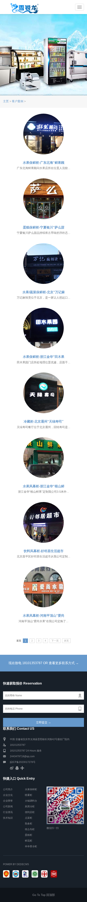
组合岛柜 (30, 829)
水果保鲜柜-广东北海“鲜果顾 (43, 162)
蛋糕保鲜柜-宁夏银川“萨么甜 (43, 227)
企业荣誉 (8, 800)
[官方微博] (12, 767)
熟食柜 (28, 823)
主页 (6, 101)
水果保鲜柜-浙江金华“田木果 (43, 356)
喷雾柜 (28, 795)
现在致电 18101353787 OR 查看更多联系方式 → (43, 663)
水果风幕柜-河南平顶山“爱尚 (43, 615)
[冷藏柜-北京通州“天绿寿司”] (43, 392)
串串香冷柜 (31, 846)
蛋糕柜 (28, 835)
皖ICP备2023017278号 (22, 762)
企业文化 (8, 795)
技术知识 (8, 817)
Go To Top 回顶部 (43, 895)
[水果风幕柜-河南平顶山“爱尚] (43, 587)
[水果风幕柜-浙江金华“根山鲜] (43, 457)
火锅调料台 (31, 800)
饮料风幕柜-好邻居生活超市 (44, 551)
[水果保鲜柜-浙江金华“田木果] (43, 328)
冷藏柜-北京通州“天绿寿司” (44, 421)
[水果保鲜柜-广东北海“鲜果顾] (43, 134)
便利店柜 (30, 812)
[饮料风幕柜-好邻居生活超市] (43, 522)
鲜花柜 (28, 840)
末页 (66, 640)
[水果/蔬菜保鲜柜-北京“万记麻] (43, 263)
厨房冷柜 (30, 806)
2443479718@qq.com (22, 756)
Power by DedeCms (16, 864)
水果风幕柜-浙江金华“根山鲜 (43, 486)
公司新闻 (8, 806)
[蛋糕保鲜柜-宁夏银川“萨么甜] (43, 198)
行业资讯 (8, 812)
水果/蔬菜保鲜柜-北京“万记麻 (43, 292)
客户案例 (17, 101)
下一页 (55, 640)
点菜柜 (28, 817)
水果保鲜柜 (31, 789)
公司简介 (8, 789)
